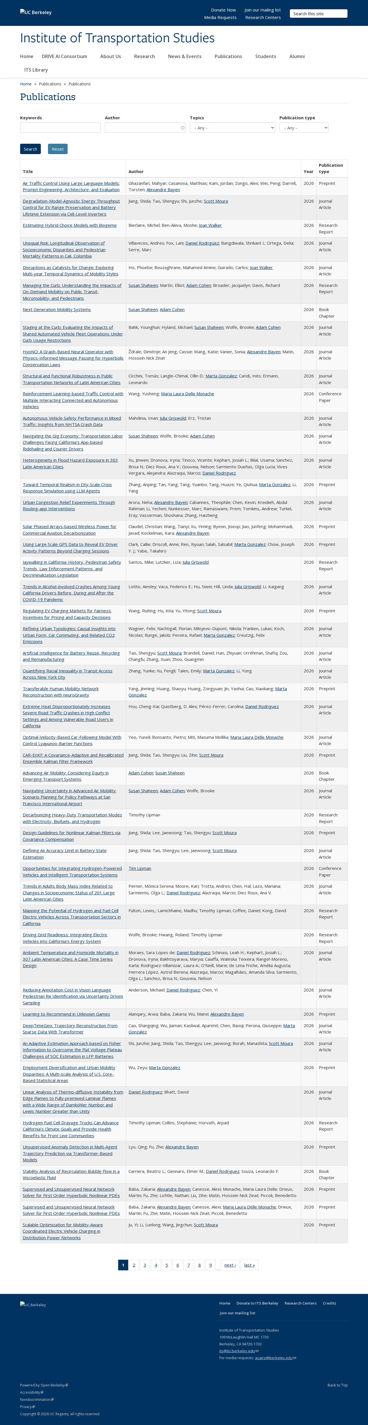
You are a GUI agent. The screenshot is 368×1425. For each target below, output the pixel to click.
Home (26, 56)
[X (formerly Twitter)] (36, 1315)
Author (112, 117)
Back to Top (338, 1385)
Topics (197, 117)
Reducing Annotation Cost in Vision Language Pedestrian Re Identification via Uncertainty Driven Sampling (73, 996)
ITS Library (36, 70)
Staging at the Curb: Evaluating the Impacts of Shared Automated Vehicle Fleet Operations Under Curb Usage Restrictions (73, 333)
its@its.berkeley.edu (238, 1350)
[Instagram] (70, 1315)
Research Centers (263, 17)
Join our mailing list (263, 10)
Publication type (297, 117)
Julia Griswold (173, 418)
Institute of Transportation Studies (117, 38)
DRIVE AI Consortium (65, 56)
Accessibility (31, 1392)
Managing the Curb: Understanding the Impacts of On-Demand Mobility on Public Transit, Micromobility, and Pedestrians (72, 291)
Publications (229, 56)
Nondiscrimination (37, 1399)
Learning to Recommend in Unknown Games (66, 1014)
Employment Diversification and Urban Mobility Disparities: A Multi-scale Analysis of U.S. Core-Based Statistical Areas (69, 1074)
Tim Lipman (140, 868)
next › (232, 1266)
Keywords (31, 117)
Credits (329, 1303)
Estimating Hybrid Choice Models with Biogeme (70, 225)
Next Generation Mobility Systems (57, 309)
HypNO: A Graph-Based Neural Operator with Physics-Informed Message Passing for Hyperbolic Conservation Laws (73, 358)
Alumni (298, 56)
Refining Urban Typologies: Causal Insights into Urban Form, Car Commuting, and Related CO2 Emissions (69, 635)
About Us (111, 56)
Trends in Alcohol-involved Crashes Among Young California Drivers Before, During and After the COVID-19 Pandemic (71, 593)
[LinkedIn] (47, 1315)
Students (266, 56)
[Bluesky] (81, 1315)
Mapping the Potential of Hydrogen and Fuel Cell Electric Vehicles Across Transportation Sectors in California (72, 917)
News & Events (185, 56)
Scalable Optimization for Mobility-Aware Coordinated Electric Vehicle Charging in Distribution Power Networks (63, 1231)
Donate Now (223, 10)
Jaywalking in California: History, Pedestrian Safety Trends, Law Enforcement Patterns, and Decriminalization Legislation (72, 568)
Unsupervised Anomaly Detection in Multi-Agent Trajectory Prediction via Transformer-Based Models (70, 1153)
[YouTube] (59, 1315)
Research (145, 56)
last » (251, 1266)
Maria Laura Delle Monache (187, 393)
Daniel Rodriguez (202, 243)
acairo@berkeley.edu (275, 1357)
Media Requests (220, 17)
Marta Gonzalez (221, 376)
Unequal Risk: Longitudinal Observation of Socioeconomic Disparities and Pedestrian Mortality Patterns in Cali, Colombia (64, 249)
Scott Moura (216, 201)
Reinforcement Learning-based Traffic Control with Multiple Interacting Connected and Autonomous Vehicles (73, 400)
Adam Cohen (198, 285)
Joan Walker (210, 225)
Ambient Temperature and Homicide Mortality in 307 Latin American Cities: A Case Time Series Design (70, 959)
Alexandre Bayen (163, 189)
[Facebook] (25, 1315)
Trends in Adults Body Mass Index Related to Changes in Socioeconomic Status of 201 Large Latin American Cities (69, 892)
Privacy (27, 1406)
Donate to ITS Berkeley (257, 1303)
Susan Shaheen (143, 285)
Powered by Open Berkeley (44, 1385)
